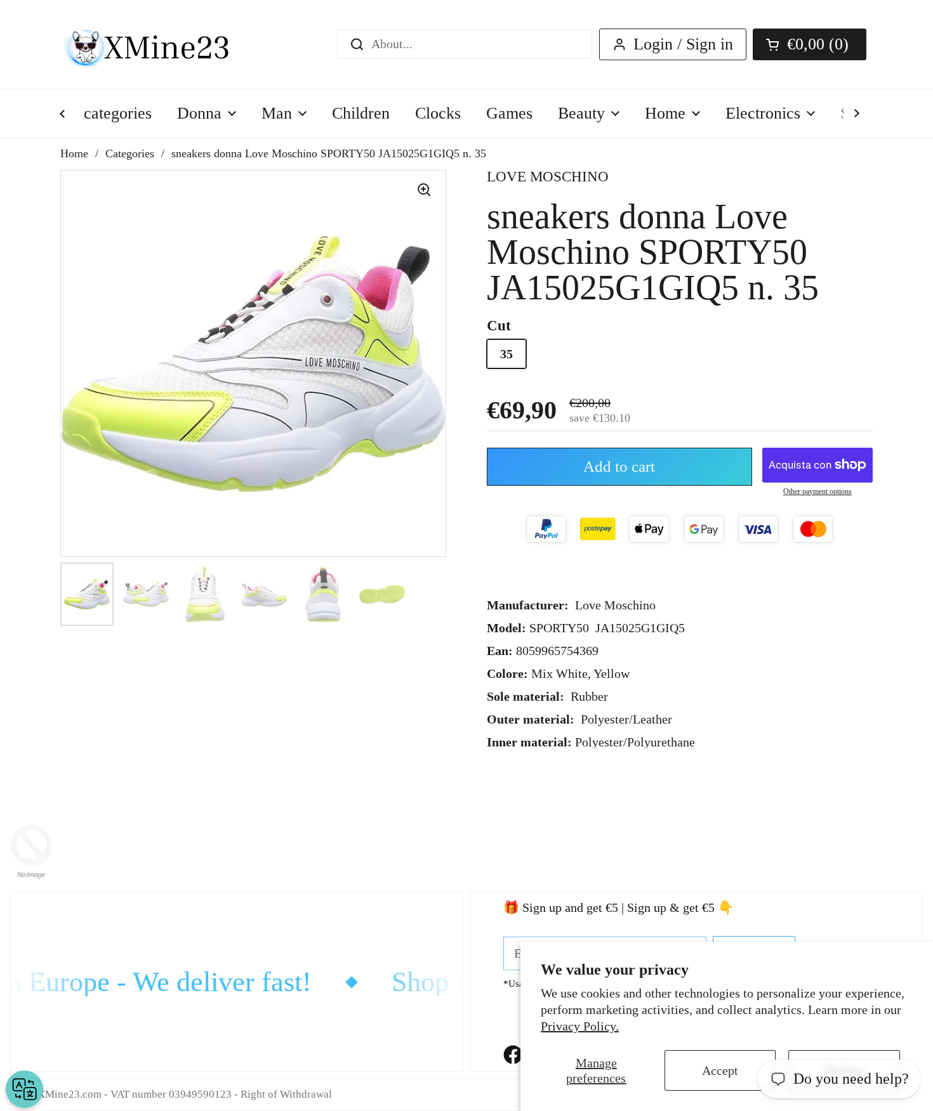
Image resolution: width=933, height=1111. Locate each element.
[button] (809, 44)
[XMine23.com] (160, 44)
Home (74, 153)
